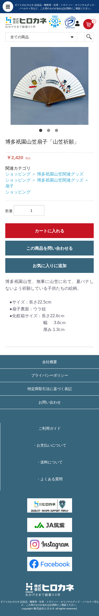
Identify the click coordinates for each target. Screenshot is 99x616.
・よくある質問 (50, 479)
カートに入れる (49, 231)
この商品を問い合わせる (49, 248)
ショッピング (18, 174)
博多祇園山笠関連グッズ (60, 174)
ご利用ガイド (50, 428)
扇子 (9, 186)
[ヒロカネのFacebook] (49, 563)
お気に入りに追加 (50, 265)
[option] (49, 86)
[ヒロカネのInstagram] (49, 544)
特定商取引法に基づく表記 (49, 389)
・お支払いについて (49, 445)
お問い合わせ (50, 402)
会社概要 (49, 362)
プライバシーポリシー (49, 375)
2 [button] (49, 131)
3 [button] (57, 131)
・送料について (50, 462)
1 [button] (41, 131)
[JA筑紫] (49, 524)
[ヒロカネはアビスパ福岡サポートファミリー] (49, 505)
